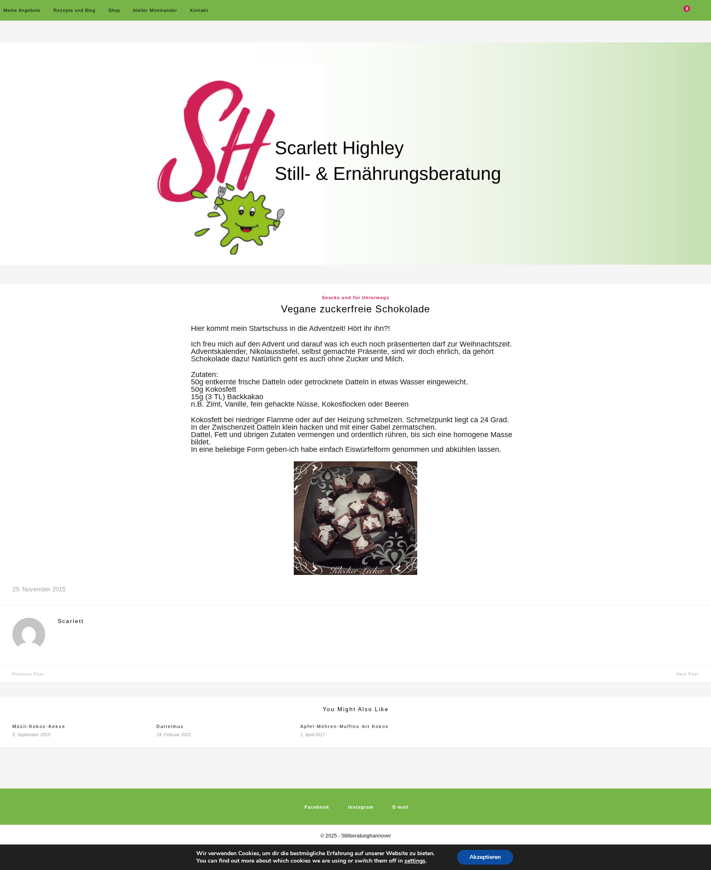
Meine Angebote (22, 10)
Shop (114, 10)
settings (414, 861)
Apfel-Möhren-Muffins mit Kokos (344, 726)
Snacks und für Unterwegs (355, 297)
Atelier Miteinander (155, 10)
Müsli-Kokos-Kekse (38, 726)
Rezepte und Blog (74, 10)
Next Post (687, 674)
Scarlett (71, 621)
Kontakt (199, 10)
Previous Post (28, 674)
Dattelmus (170, 726)
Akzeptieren (485, 857)
